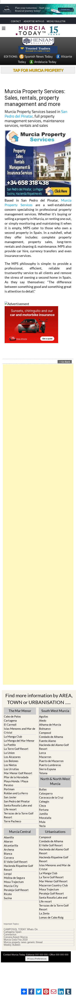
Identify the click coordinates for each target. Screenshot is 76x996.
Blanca (8, 853)
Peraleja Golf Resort (16, 890)
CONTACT (16, 21)
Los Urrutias (11, 769)
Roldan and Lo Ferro (16, 793)
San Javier (10, 797)
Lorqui (8, 873)
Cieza (42, 805)
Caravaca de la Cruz (51, 797)
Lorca (42, 752)
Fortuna (44, 809)
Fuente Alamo (47, 740)
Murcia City (11, 885)
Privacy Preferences (36, 958)
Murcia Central (20, 832)
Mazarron (45, 756)
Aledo (42, 720)
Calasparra (46, 793)
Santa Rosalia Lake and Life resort (18, 807)
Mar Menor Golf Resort (18, 773)
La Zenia (44, 913)
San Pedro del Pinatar (17, 801)
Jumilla (43, 813)
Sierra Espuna (47, 769)
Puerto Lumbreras (50, 765)
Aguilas (43, 716)
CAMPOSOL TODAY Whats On (21, 929)
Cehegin (44, 801)
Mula (42, 821)
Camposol (45, 732)
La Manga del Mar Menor (19, 740)
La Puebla (10, 744)
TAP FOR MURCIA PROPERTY (38, 70)
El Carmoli (10, 724)
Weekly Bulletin (12, 945)
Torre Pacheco (12, 821)
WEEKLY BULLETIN (56, 21)
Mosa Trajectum (14, 881)
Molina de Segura (14, 877)
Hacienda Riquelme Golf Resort (18, 867)
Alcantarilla (11, 845)
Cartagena (10, 720)
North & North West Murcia (55, 781)
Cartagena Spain (12, 932)
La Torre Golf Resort (16, 748)
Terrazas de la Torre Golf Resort (18, 815)
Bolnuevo (45, 728)
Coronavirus (10, 934)
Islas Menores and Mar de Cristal (19, 730)
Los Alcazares (12, 756)
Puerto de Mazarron (51, 761)
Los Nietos (10, 765)
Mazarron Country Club (53, 885)
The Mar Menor (20, 711)
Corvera (9, 857)
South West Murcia (55, 711)
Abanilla (9, 837)
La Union (9, 752)
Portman (9, 789)
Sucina (8, 898)
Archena (9, 849)
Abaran (8, 841)
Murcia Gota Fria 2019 (15, 940)
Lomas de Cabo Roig (51, 917)
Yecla (42, 826)
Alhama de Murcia (50, 724)
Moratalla (45, 817)
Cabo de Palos (12, 716)
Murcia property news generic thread (23, 942)
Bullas (43, 789)
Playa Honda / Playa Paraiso (16, 783)
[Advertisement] (38, 524)
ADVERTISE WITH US (34, 21)
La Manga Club (13, 736)
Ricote (8, 894)
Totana (43, 773)
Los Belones (11, 761)
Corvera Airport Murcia (15, 937)
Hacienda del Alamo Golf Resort (54, 746)
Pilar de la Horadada (16, 777)
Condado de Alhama (51, 736)
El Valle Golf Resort (15, 861)
